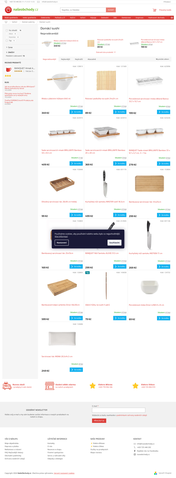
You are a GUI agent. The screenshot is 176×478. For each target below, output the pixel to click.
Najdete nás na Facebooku (147, 451)
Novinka (13, 37)
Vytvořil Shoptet (165, 473)
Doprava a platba (12, 446)
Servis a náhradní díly (56, 455)
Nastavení (62, 242)
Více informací (61, 236)
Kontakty (51, 443)
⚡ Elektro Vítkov (97, 446)
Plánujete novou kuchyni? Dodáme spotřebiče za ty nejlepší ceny (18, 94)
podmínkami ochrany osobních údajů (132, 415)
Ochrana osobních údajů (15, 458)
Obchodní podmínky (13, 455)
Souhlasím (114, 242)
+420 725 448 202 (144, 447)
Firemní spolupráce (55, 452)
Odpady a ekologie (55, 458)
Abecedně (92, 59)
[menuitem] (11, 18)
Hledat (111, 10)
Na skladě (15, 30)
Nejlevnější (65, 59)
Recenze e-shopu (54, 449)
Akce (12, 34)
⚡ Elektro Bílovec (97, 443)
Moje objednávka (12, 443)
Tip (11, 40)
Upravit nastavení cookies (64, 473)
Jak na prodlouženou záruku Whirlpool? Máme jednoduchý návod (20, 87)
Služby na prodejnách (99, 449)
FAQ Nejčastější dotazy (14, 452)
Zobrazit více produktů (104, 52)
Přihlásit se (99, 421)
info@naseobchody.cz (145, 444)
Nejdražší (79, 59)
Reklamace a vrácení (13, 449)
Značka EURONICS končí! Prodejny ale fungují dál (19, 101)
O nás (50, 446)
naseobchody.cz (143, 454)
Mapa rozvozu (96, 452)
